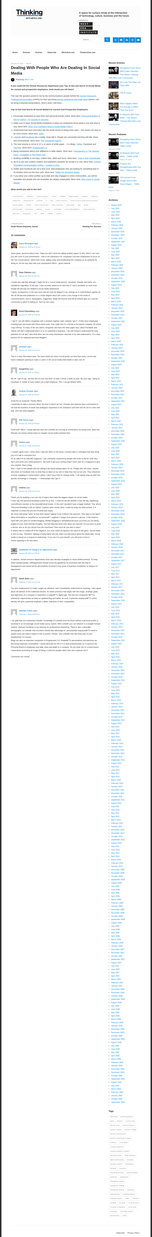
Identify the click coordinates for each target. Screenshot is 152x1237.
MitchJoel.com (68, 52)
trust (35, 213)
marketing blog (115, 1194)
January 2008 (116, 946)
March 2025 (116, 262)
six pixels (122, 1203)
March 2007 (116, 979)
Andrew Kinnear (26, 391)
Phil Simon (24, 420)
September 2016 (118, 600)
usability (50, 213)
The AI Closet (125, 93)
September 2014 (118, 680)
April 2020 (115, 458)
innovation (122, 1168)
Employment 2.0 (40, 148)
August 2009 (116, 883)
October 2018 (116, 517)
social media (57, 209)
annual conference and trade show (72, 99)
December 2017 (117, 551)
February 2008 (117, 943)
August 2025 (116, 245)
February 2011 (117, 823)
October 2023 (116, 318)
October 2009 (116, 876)
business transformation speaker (120, 1138)
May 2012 (115, 773)
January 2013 (116, 747)
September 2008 (118, 919)
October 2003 (116, 1099)
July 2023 (115, 328)
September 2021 (118, 401)
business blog (130, 1121)
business (120, 1121)
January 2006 (116, 1026)
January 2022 (116, 388)
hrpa (51, 200)
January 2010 (116, 866)
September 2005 (118, 1039)
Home (15, 52)
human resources (61, 200)
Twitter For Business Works (67, 172)
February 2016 (117, 624)
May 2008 (115, 933)
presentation (29, 209)
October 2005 (116, 1036)
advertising (113, 1116)
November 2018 (117, 514)
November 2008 (117, 913)
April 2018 (115, 537)
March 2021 (116, 421)
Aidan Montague (26, 243)
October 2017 (116, 557)
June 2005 (115, 1049)
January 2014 (116, 707)
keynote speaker (132, 1172)
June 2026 (115, 212)
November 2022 (117, 355)
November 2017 (117, 554)
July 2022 (115, 368)
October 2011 (116, 797)
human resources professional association (84, 200)
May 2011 (115, 813)
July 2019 (115, 487)
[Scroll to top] (148, 1233)
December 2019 (117, 471)
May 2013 (115, 733)
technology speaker (126, 1211)
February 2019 (117, 504)
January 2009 (116, 906)
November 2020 (117, 434)
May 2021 (115, 414)
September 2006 (118, 999)
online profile (70, 205)
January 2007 (116, 986)
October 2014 (116, 677)
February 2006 (117, 1022)
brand (112, 1121)
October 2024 (116, 278)
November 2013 (117, 713)
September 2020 (118, 441)
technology (113, 1211)
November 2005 (117, 1032)
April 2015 (115, 657)
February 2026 (117, 225)
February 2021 (117, 424)
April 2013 (115, 737)
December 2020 (117, 431)
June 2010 (115, 850)
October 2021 (116, 398)
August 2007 (116, 963)
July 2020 (115, 448)
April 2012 (115, 777)
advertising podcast (126, 1116)
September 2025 (118, 242)
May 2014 (115, 693)
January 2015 (116, 667)
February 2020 (117, 464)
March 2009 (116, 899)
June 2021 (115, 411)
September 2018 (118, 521)
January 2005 (116, 1066)
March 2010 (116, 860)
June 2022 (115, 371)
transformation (114, 1215)
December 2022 (117, 351)
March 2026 (116, 222)
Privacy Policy (134, 1233)
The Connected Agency (51, 141)
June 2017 (115, 571)
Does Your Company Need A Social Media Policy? (50, 127)
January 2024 (116, 308)
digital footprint (73, 196)
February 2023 (117, 345)
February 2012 (117, 783)
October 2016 (116, 597)
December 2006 (117, 989)
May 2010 (115, 853)
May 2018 (115, 534)
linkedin (28, 205)
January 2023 (116, 348)
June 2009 (115, 890)
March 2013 (116, 740)
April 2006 (115, 1016)
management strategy (117, 1185)
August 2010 (116, 843)
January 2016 (116, 627)
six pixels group (133, 1203)
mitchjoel (113, 1203)
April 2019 (115, 497)
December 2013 (117, 710)
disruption (130, 1160)
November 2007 (117, 953)
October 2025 (116, 238)
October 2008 (116, 916)
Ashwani (23, 347)
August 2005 (116, 1042)
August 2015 (116, 644)
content (54, 196)
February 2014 (117, 703)
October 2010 (116, 836)
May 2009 (115, 893)
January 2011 (116, 826)
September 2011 (118, 800)
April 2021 (115, 418)
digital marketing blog (117, 1160)
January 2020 (116, 467)
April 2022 (115, 378)
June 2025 (115, 252)
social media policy (89, 209)
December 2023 (117, 311)
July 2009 (115, 886)
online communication (41, 205)
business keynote (128, 1125)
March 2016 (116, 620)
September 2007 (118, 959)
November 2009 (117, 873)
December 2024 (117, 271)
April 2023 (115, 338)
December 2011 (117, 790)
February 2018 (117, 544)
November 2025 (117, 235)
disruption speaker (116, 1164)
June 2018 (115, 531)
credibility (63, 196)
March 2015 (116, 660)
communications (17, 196)
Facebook (29, 137)
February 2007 (117, 983)
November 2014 (117, 674)
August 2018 (116, 524)
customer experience (117, 1147)
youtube (58, 213)
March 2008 (116, 939)
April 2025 (115, 258)
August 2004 (116, 1082)
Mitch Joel (29, 80)
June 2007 (115, 969)
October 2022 (116, 358)
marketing (130, 1190)
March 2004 (116, 1089)
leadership (113, 1177)
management (124, 1177)
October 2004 (116, 1076)
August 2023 (116, 325)
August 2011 (116, 803)
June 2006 (115, 1009)
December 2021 (117, 391)
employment (16, 200)
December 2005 (117, 1029)
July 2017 (115, 567)
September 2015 (118, 640)
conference (29, 196)
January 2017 (116, 587)
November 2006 (117, 993)
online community (57, 205)
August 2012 (116, 763)
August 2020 (116, 444)
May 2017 (115, 574)
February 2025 (117, 265)
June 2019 (115, 491)
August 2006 (116, 1002)
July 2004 (115, 1086)
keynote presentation (117, 1172)
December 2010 (117, 830)
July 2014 (115, 687)
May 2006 (115, 1012)
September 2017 (118, 561)
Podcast (26, 52)
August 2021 (116, 404)
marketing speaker (116, 1198)
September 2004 (118, 1079)
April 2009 (115, 896)
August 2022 (116, 365)
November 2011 (117, 793)
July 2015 (115, 647)
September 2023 (118, 321)
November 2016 (117, 594)
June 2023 (115, 331)
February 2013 (117, 743)
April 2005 (115, 1056)
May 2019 (115, 494)
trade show (15, 213)
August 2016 (116, 604)
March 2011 (116, 820)
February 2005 (117, 1062)
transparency (27, 213)
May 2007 (115, 973)
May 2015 (115, 654)
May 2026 (115, 215)
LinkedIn (17, 137)
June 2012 (115, 770)
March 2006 (116, 1019)
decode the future (115, 1155)
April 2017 (115, 577)
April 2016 (115, 617)
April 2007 (115, 976)
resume (47, 209)
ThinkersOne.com (87, 52)
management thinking (117, 1190)
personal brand (17, 209)
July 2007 (115, 966)
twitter (42, 213)
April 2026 (115, 218)
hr (46, 200)
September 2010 (118, 840)
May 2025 (115, 255)
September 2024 (118, 281)
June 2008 (115, 929)
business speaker (116, 1129)
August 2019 (116, 484)
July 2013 (115, 727)
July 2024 (115, 288)
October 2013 (116, 717)
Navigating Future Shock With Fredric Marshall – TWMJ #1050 (130, 142)
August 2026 (116, 205)
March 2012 (116, 780)
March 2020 (116, 461)
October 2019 (116, 478)
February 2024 (117, 305)
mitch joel (135, 1198)
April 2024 (115, 298)
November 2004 (117, 1072)
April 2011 (115, 816)
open (79, 205)
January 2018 (116, 547)
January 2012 (116, 786)
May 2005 (115, 1052)
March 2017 (116, 581)
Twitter (79, 144)
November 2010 (117, 833)
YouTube (17, 148)
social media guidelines (72, 209)
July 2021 (115, 408)
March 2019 (116, 501)
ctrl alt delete (123, 1142)
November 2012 (117, 753)
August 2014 (116, 683)
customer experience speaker (119, 1151)
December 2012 (117, 750)
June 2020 (115, 451)
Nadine (22, 442)
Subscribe (51, 52)
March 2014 (116, 700)
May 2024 (115, 295)
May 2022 (115, 374)
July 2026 (115, 208)
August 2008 (116, 923)
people (86, 205)
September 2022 (118, 361)
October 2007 (116, 956)
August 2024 (116, 285)
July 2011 (115, 806)
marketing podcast (129, 1194)
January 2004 (116, 1095)
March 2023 (116, 341)
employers (94, 196)
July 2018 (115, 527)
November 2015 (117, 634)
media (127, 1198)
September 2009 (118, 879)
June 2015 (115, 650)
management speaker (117, 1181)
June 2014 (115, 690)
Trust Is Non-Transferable (89, 158)
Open (41, 134)
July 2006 (115, 1006)
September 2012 (118, 760)
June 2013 (115, 730)
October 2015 (116, 637)
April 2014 (115, 697)
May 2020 (115, 454)
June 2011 (115, 810)
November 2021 (117, 394)
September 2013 (118, 720)
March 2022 (116, 381)
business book (115, 1125)
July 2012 (115, 767)
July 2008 (115, 926)
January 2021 (116, 428)
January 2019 (116, 507)
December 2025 (117, 232)
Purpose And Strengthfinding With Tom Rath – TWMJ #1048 (130, 167)
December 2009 (117, 870)
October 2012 (116, 757)
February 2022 (117, 385)
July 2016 (115, 607)
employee (85, 196)
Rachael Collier (25, 611)
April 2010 (115, 856)
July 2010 (115, 846)
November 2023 (117, 315)
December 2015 (117, 630)
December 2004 (117, 1069)
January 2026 (116, 228)
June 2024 (115, 291)
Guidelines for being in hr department (35, 550)
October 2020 (116, 438)
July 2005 (115, 1046)
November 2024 (117, 275)
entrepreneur (129, 1164)
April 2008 (115, 936)
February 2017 (117, 584)
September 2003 (118, 1102)
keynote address (17, 205)
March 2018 (116, 541)
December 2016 (117, 590)
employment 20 (28, 200)
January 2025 (116, 268)
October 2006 (116, 996)
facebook (40, 200)
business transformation (118, 1134)
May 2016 (115, 614)
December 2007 (117, 949)
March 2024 (116, 301)
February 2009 (117, 903)
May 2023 (115, 335)
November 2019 (117, 474)
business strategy (130, 1129)
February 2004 (117, 1092)
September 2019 (118, 481)
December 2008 (117, 909)
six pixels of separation (117, 1207)
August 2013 (116, 723)
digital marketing (130, 1155)
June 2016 (115, 610)
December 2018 (117, 511)
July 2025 (115, 248)
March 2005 (116, 1059)
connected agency (42, 196)
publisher (39, 209)
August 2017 (116, 564)
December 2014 (117, 670)
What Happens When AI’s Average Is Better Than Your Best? (129, 107)
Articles (38, 52)
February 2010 (117, 863)
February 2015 (117, 664)
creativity (113, 1142)
